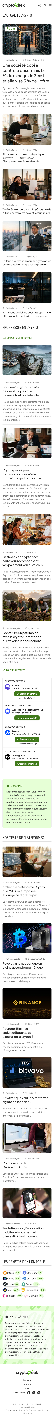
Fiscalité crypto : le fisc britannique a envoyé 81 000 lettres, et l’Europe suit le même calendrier (23, 158)
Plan (27, 1388)
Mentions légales (27, 1407)
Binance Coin (35, 1290)
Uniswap (35, 1295)
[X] (34, 1393)
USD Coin (35, 1278)
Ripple (12, 1284)
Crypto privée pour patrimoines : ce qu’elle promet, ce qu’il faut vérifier (22, 474)
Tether (32, 1284)
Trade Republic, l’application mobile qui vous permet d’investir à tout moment (23, 1232)
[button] (45, 5)
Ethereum (34, 1272)
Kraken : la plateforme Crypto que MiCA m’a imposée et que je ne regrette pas (24, 891)
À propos (27, 1380)
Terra (12, 1290)
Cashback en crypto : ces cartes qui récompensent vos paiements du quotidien (23, 561)
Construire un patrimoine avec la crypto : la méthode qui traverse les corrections (22, 637)
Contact (27, 1384)
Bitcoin (13, 1272)
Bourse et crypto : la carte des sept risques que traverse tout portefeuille (21, 391)
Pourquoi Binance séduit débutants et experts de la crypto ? (18, 1032)
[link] (27, 689)
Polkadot (14, 1295)
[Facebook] (29, 1393)
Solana (13, 1278)
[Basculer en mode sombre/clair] (40, 5)
